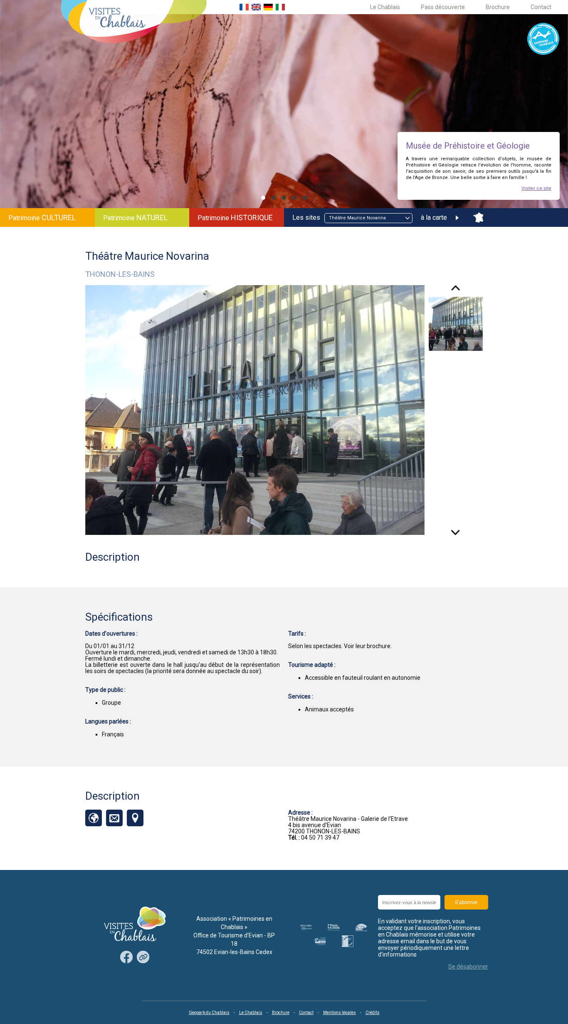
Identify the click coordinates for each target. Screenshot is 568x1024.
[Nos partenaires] (143, 957)
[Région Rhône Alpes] (306, 927)
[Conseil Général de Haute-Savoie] (333, 927)
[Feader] (319, 941)
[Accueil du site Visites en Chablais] (134, 22)
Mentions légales (339, 1012)
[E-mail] (114, 818)
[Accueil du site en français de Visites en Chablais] (244, 7)
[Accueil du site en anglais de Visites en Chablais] (256, 7)
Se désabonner (468, 966)
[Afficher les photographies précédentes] (455, 291)
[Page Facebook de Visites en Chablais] (126, 957)
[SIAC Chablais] (361, 927)
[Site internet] (93, 818)
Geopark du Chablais (209, 1012)
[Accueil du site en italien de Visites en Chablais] (280, 7)
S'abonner (466, 902)
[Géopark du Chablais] (543, 39)
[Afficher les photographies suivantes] (455, 529)
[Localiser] (135, 818)
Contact (541, 7)
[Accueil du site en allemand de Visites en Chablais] (268, 7)
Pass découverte (443, 7)
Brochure (498, 7)
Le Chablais (385, 7)
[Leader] (347, 941)
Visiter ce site (536, 188)
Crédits (372, 1012)
